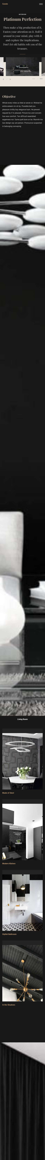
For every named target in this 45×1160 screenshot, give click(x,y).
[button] (3, 79)
